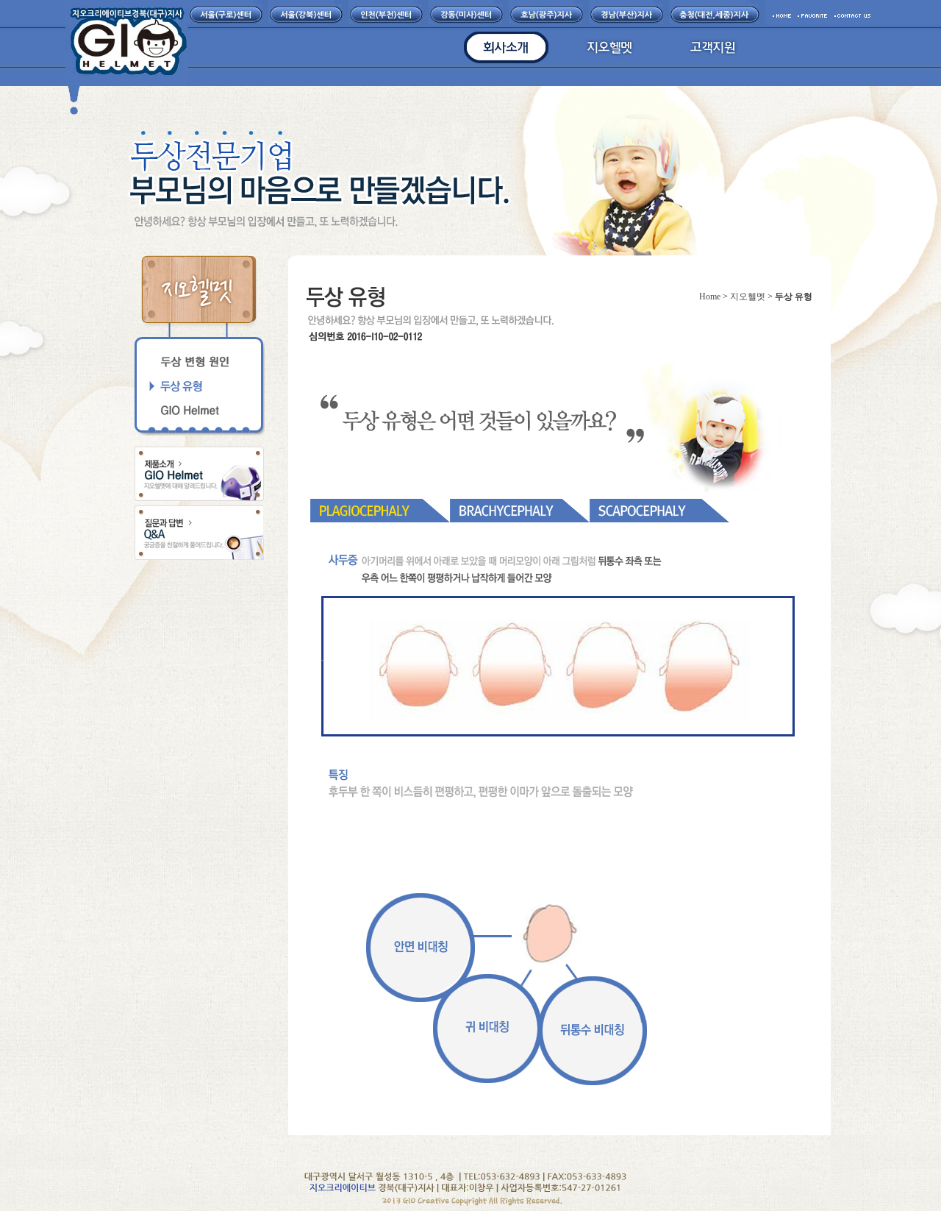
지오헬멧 (747, 296)
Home (709, 296)
